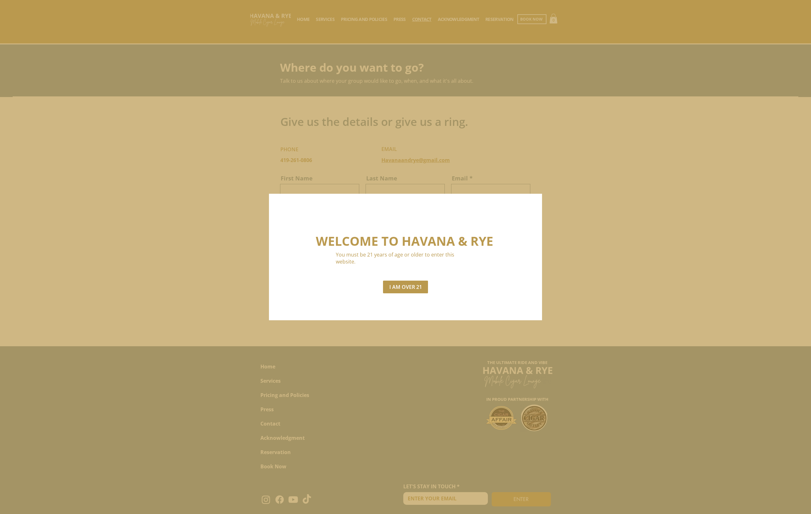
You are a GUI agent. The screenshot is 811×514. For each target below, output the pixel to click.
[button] (405, 287)
